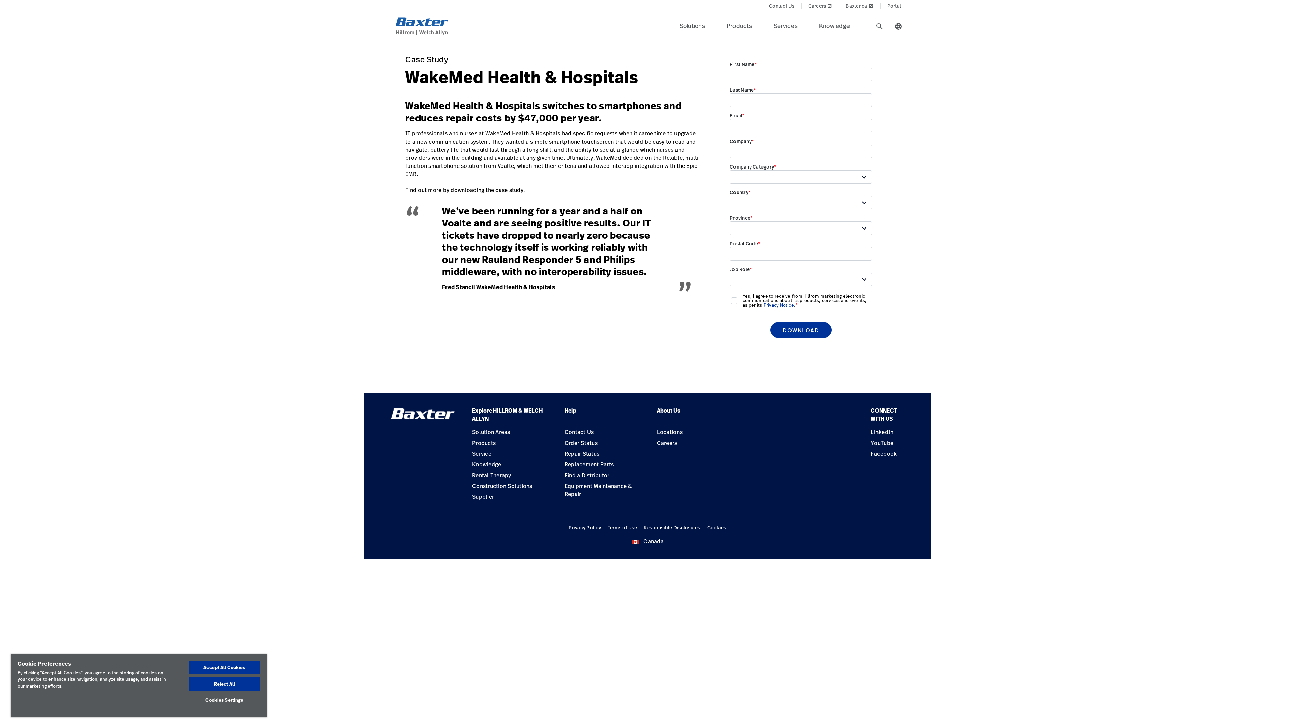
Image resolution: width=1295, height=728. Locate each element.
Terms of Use (622, 527)
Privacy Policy (585, 527)
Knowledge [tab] (834, 26)
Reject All (224, 684)
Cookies (716, 527)
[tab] (879, 26)
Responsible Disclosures (672, 527)
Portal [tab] (894, 6)
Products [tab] (739, 26)
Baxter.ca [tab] (859, 6)
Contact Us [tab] (782, 6)
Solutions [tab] (692, 26)
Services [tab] (786, 26)
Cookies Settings (224, 700)
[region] (139, 685)
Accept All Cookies (224, 667)
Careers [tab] (820, 6)
